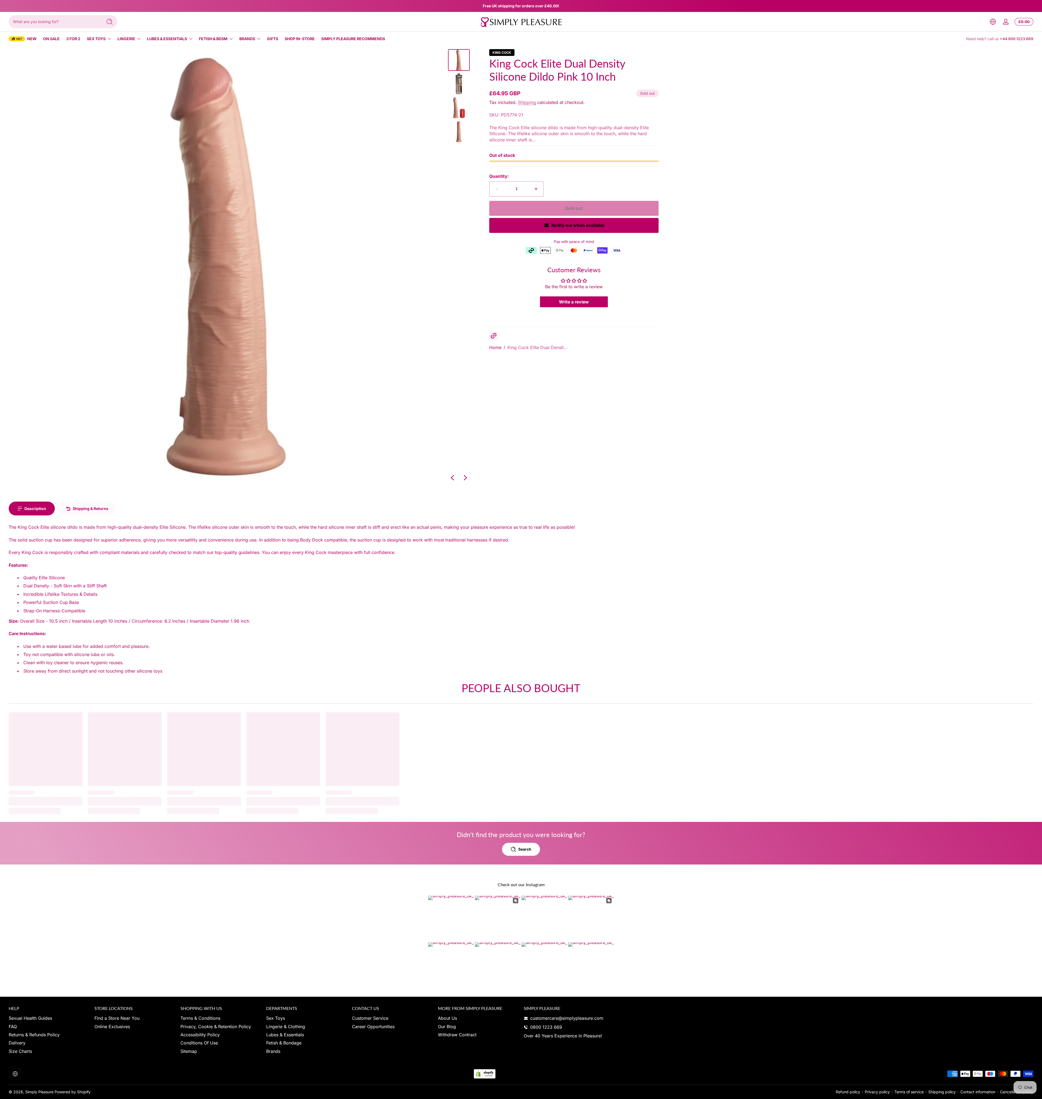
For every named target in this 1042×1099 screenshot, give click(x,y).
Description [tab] (35, 508)
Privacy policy (877, 1092)
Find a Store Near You (116, 1018)
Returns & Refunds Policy (34, 1034)
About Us (447, 1018)
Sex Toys (96, 38)
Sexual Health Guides (30, 1018)
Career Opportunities (373, 1026)
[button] (992, 21)
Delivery (17, 1043)
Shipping (527, 102)
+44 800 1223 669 (1016, 38)
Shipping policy (942, 1092)
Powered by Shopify (73, 1092)
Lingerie (126, 38)
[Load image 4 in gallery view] (459, 131)
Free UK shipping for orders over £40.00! (521, 6)
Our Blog (447, 1026)
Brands (247, 38)
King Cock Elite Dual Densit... (537, 347)
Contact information (977, 1092)
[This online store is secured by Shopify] (484, 1074)
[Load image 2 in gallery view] (459, 84)
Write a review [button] (574, 302)
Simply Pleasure (39, 1092)
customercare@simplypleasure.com (566, 1018)
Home (495, 347)
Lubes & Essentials (167, 38)
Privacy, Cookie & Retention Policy (215, 1026)
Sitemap (188, 1051)
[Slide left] (452, 477)
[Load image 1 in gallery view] (459, 60)
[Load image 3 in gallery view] (459, 108)
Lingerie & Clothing (285, 1026)
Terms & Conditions (200, 1018)
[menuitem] (49, 1018)
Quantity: (499, 176)
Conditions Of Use (199, 1043)
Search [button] (524, 849)
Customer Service (370, 1018)
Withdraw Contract (457, 1034)
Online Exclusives (112, 1026)
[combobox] (54, 21)
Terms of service (909, 1092)
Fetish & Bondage (283, 1043)
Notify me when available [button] (577, 225)
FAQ (13, 1026)
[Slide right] (465, 477)
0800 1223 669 (546, 1027)
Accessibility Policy (200, 1034)
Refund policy (848, 1092)
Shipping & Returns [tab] (90, 508)
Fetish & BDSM (213, 38)
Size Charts (20, 1051)
